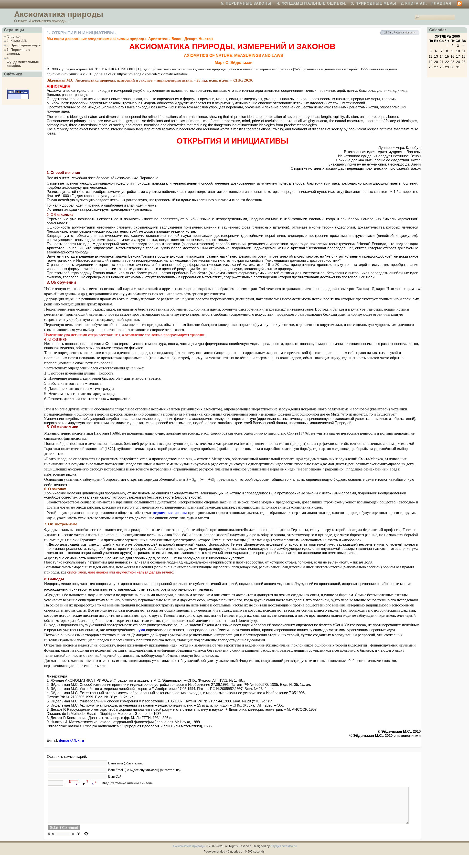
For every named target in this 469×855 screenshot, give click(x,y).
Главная (441, 3)
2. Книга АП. (414, 3)
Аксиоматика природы (58, 14)
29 (447, 67)
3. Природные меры (373, 3)
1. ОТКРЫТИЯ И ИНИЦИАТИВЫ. (81, 32)
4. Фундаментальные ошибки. (311, 3)
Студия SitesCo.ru (283, 846)
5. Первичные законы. (247, 3)
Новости (410, 32)
